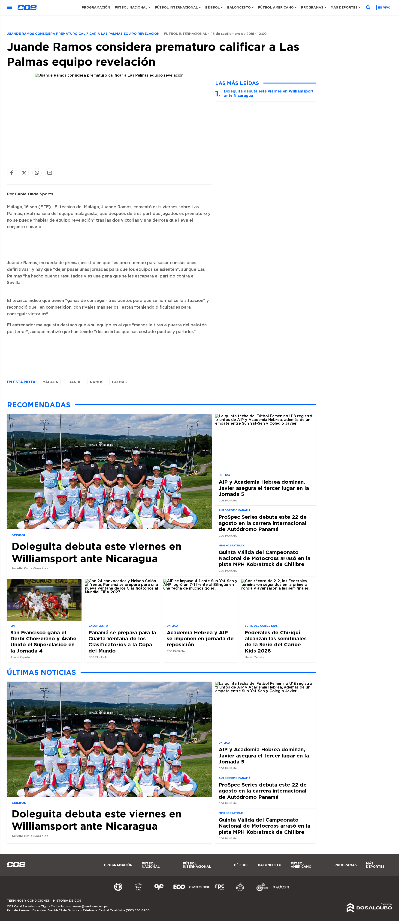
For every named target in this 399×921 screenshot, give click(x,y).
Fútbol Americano (276, 7)
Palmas (119, 382)
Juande (74, 382)
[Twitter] (24, 172)
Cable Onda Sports (34, 194)
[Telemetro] (118, 890)
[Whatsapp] (37, 172)
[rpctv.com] (138, 890)
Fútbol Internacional (176, 7)
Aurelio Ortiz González (30, 568)
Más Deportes (344, 7)
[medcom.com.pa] (281, 890)
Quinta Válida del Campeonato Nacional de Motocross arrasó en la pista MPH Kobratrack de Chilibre (264, 558)
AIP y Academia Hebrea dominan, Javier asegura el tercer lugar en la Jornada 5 (264, 488)
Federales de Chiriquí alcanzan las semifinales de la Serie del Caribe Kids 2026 (276, 641)
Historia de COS (67, 900)
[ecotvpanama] (179, 890)
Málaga (50, 382)
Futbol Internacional (185, 34)
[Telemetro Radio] (260, 890)
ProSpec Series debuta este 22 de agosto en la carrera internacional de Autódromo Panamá (263, 523)
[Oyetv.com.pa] (159, 890)
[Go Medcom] (199, 890)
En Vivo (384, 7)
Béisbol (212, 7)
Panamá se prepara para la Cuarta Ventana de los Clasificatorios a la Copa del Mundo (122, 641)
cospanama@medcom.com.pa (87, 906)
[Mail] (49, 172)
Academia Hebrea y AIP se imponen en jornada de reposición (200, 638)
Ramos (96, 382)
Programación (96, 7)
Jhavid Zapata (20, 657)
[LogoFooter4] (220, 890)
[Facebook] (11, 172)
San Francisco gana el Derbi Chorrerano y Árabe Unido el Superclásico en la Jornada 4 (43, 641)
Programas (312, 7)
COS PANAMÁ (228, 500)
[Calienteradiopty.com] (240, 890)
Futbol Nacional (131, 7)
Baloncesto (239, 7)
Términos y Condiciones (28, 900)
